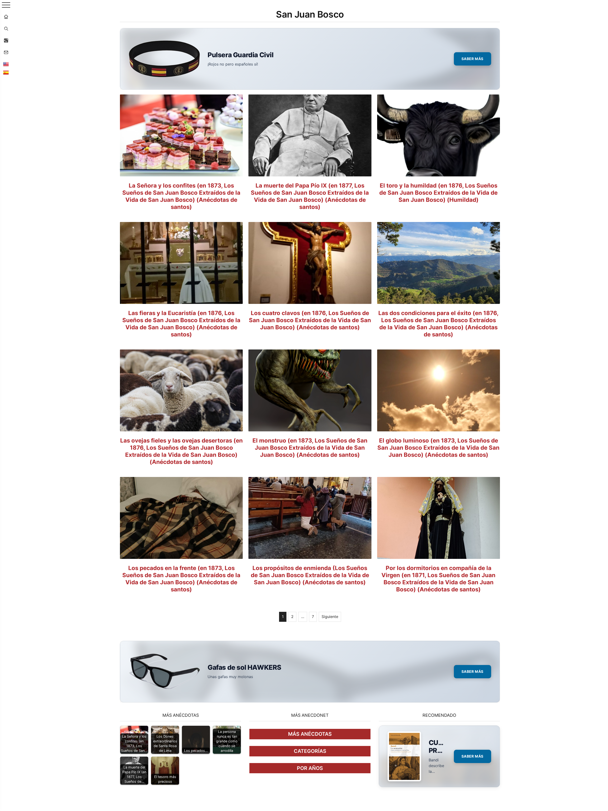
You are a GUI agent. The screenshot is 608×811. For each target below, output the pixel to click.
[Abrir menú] (6, 5)
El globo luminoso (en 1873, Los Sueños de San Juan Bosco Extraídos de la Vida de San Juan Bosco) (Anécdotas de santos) (438, 447)
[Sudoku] (6, 40)
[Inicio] (6, 16)
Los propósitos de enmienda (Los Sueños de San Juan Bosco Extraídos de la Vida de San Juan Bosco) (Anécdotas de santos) (310, 575)
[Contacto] (6, 52)
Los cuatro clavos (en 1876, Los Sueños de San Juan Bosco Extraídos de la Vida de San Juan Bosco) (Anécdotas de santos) (310, 320)
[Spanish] (6, 72)
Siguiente (330, 616)
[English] (6, 64)
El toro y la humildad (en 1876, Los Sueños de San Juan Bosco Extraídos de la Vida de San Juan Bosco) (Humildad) (438, 192)
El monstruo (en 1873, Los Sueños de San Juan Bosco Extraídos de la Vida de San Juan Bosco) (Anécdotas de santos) (309, 447)
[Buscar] (6, 28)
